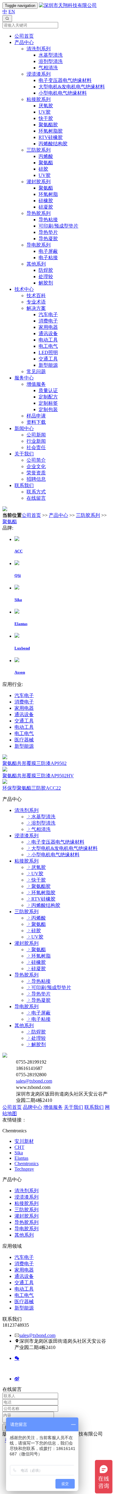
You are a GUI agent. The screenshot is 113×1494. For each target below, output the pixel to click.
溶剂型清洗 (51, 61)
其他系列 (36, 263)
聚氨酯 (46, 162)
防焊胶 (46, 270)
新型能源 (48, 365)
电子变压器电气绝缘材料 (65, 80)
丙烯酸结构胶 (53, 143)
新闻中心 (24, 428)
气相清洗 (48, 67)
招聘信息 (36, 479)
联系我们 (24, 485)
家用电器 (48, 327)
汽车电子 (48, 314)
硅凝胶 (46, 206)
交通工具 (48, 358)
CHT (19, 1147)
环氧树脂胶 (51, 131)
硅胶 (43, 168)
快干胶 (46, 118)
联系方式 (36, 491)
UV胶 (45, 112)
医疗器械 (24, 739)
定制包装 (48, 409)
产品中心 (24, 42)
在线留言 (36, 498)
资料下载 (36, 422)
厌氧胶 (46, 105)
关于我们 (24, 453)
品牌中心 (32, 1107)
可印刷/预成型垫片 (58, 225)
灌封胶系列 (39, 181)
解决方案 (36, 308)
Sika (18, 1152)
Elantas (21, 1158)
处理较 (46, 276)
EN (11, 11)
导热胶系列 (39, 213)
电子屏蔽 (48, 251)
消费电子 (48, 320)
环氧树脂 (48, 194)
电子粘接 (48, 257)
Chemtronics (26, 1163)
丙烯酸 (46, 156)
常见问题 (36, 371)
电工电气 (48, 346)
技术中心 (24, 289)
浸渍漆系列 (39, 74)
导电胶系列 (39, 244)
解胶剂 (46, 282)
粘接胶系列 (39, 99)
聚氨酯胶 (48, 124)
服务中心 (24, 377)
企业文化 (36, 466)
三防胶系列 (39, 150)
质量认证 (48, 390)
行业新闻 (36, 441)
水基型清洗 (51, 55)
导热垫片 (48, 232)
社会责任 (36, 447)
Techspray (24, 1169)
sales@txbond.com (34, 1081)
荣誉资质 (36, 472)
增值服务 (36, 384)
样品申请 (36, 415)
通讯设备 (48, 333)
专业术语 (36, 301)
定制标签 (48, 403)
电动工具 (48, 339)
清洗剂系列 (39, 48)
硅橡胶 (46, 200)
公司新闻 (36, 434)
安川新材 (24, 1141)
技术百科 (36, 295)
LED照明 (48, 352)
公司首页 (24, 36)
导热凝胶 (48, 238)
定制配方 (48, 396)
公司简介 (36, 460)
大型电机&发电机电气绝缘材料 (72, 86)
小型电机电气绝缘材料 (63, 93)
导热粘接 (48, 219)
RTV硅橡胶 (51, 137)
